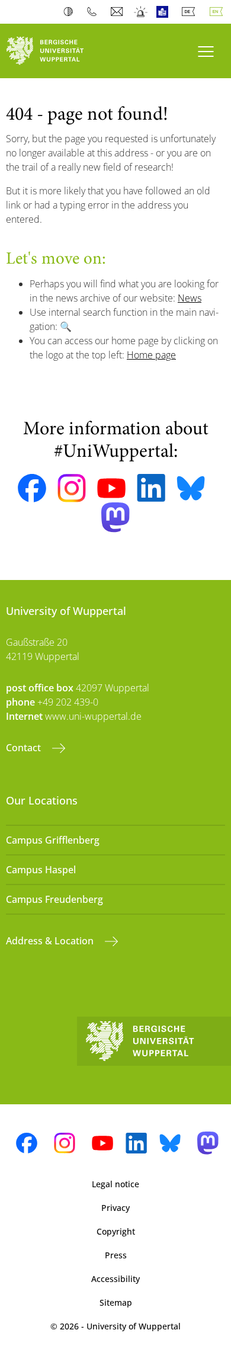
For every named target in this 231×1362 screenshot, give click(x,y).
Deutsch (190, 12)
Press (116, 1255)
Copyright (116, 1231)
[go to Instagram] (71, 488)
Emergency (141, 12)
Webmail (118, 12)
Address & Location (51, 940)
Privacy (115, 1207)
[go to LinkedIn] (151, 488)
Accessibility (115, 1278)
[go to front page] (58, 51)
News (189, 298)
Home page (151, 354)
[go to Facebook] (32, 488)
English (218, 12)
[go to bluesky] (191, 488)
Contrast (70, 12)
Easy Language (165, 12)
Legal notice (115, 1184)
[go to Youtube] (111, 488)
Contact (24, 747)
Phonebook (94, 12)
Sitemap (116, 1302)
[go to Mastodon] (115, 517)
